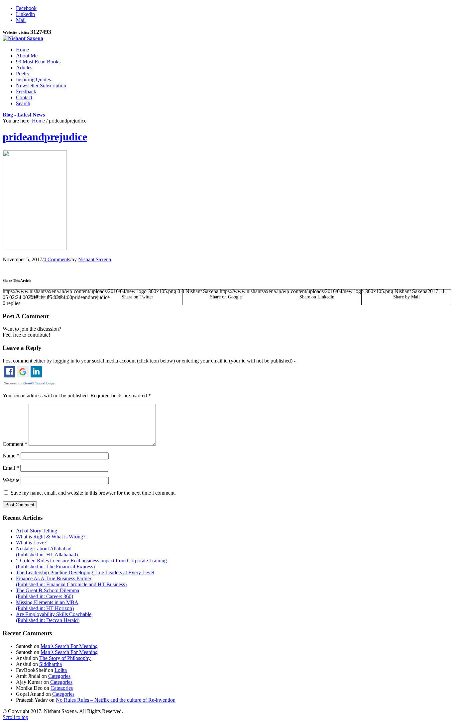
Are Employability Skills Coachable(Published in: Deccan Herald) (53, 617)
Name (11, 455)
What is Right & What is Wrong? (50, 536)
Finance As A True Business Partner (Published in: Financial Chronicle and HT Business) (71, 581)
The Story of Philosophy (65, 658)
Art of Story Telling (36, 530)
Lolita (61, 670)
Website (11, 480)
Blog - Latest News (24, 115)
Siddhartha (50, 664)
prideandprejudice (45, 137)
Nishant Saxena (94, 259)
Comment (15, 444)
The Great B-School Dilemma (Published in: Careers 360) (47, 593)
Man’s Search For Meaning (69, 646)
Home (38, 120)
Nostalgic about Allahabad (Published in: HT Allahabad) (47, 551)
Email (11, 468)
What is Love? (31, 542)
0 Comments (57, 259)
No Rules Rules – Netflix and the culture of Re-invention (115, 700)
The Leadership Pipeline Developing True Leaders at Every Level (85, 572)
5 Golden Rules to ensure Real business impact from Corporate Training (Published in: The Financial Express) (91, 563)
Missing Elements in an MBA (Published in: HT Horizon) (47, 605)
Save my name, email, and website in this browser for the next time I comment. (93, 493)
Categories (59, 676)
